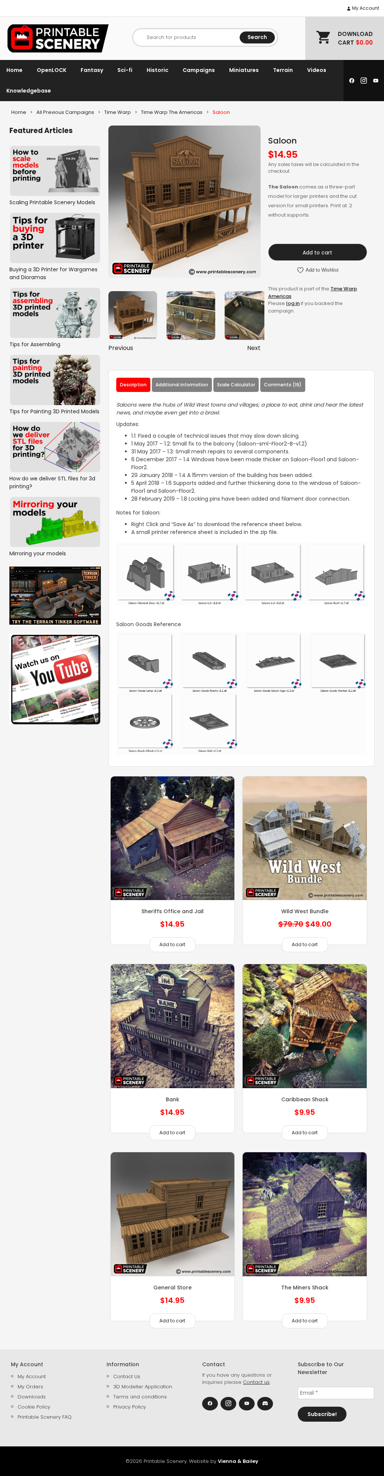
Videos (316, 70)
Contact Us (126, 1376)
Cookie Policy (34, 1406)
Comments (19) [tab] (283, 384)
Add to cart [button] (172, 944)
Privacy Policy (129, 1406)
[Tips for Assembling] (55, 313)
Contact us (256, 1382)
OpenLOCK (51, 70)
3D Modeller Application (142, 1386)
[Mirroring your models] (55, 522)
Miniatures (244, 70)
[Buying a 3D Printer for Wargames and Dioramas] (55, 238)
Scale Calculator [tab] (236, 384)
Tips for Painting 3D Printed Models (54, 411)
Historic (157, 70)
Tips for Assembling (34, 344)
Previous (120, 348)
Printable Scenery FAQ (45, 1417)
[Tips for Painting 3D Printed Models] (55, 380)
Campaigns (199, 70)
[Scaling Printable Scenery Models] (55, 171)
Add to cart (317, 252)
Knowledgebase (28, 90)
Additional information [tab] (182, 384)
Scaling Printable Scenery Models (52, 202)
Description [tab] (133, 384)
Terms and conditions (140, 1396)
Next (254, 348)
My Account (365, 8)
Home (14, 70)
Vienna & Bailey (238, 1461)
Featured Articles (41, 131)
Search (257, 37)
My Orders (30, 1386)
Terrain (283, 70)
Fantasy (92, 70)
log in (293, 303)
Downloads (32, 1396)
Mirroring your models (37, 553)
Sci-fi (124, 70)
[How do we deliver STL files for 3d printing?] (55, 447)
